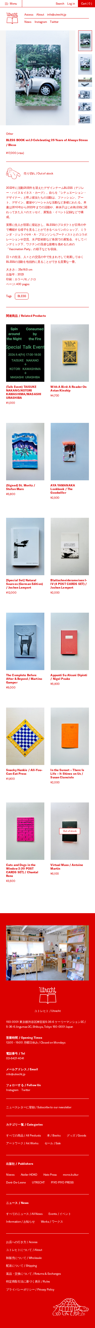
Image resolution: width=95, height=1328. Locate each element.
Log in (71, 3)
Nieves (10, 1174)
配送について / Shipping (21, 1265)
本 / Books (54, 1135)
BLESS (22, 296)
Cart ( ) (86, 3)
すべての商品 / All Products (23, 1135)
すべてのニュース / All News (24, 1214)
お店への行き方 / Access (22, 1242)
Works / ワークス (52, 1221)
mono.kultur (70, 1174)
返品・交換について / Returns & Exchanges (33, 1273)
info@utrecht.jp (56, 14)
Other (9, 134)
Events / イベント (59, 1214)
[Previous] (19, 77)
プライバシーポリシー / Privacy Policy (30, 1289)
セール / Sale (53, 1143)
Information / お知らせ (20, 1221)
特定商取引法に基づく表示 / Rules (28, 1281)
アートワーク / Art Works (22, 1143)
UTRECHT (38, 1182)
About (40, 14)
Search (60, 3)
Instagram (41, 22)
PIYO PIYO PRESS (62, 1182)
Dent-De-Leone (16, 1182)
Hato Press (50, 1174)
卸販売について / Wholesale (23, 1258)
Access (28, 14)
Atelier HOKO (29, 1174)
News (27, 22)
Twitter (54, 22)
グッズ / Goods (76, 1135)
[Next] (56, 77)
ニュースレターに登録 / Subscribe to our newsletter (38, 1107)
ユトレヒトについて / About (24, 1250)
